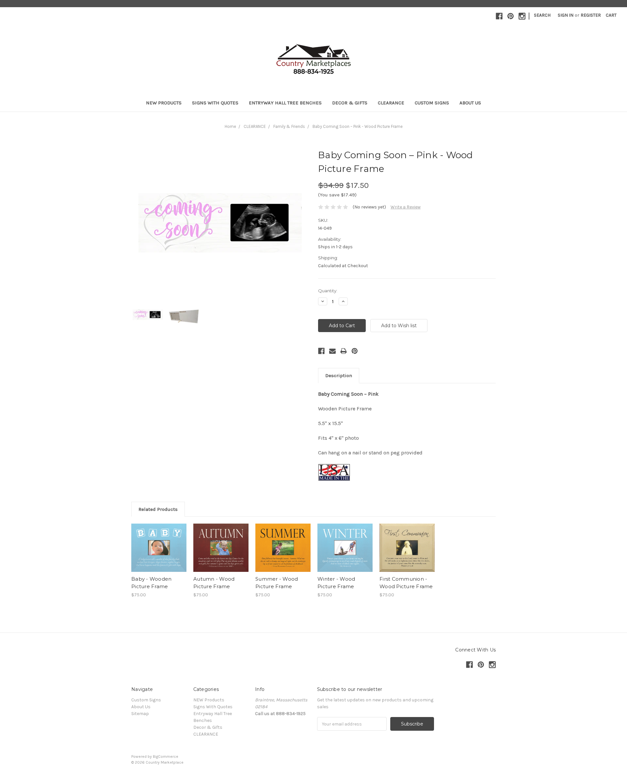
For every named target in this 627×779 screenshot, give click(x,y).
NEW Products (164, 103)
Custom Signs (432, 103)
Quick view (159, 542)
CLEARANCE (391, 103)
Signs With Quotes (215, 103)
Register (591, 15)
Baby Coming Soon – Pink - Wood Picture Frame (358, 126)
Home (230, 126)
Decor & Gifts (349, 103)
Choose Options (159, 553)
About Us (470, 103)
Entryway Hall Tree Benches (285, 103)
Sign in (565, 15)
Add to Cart (221, 553)
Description (338, 375)
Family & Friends (289, 126)
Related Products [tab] (158, 509)
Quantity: (327, 290)
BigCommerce (165, 756)
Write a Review (406, 207)
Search (542, 15)
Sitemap (140, 713)
